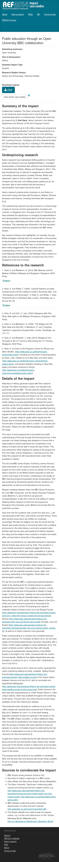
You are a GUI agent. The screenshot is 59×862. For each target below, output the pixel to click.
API (38, 14)
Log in (54, 28)
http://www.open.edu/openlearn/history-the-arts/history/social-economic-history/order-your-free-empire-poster (30, 793)
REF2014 (23, 5)
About (4, 14)
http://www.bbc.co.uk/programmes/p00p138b (27, 809)
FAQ (6, 844)
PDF (9, 90)
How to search (17, 14)
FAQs (30, 14)
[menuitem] (4, 14)
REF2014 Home (9, 20)
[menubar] (29, 17)
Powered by (47, 853)
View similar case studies (15, 97)
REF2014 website (11, 838)
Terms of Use (50, 14)
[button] (29, 95)
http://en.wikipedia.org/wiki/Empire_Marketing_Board (30, 821)
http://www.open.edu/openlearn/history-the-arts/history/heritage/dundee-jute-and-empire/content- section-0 (29, 628)
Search (7, 835)
